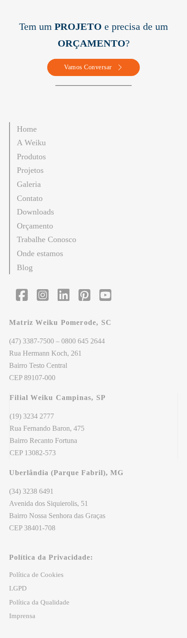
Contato (30, 198)
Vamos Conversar (88, 67)
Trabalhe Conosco (46, 239)
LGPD (18, 588)
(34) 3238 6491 (31, 491)
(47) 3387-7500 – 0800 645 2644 (57, 341)
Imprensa (22, 615)
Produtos (31, 156)
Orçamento (35, 225)
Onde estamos (40, 253)
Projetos (30, 170)
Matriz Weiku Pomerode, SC (61, 322)
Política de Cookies (36, 574)
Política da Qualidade (39, 602)
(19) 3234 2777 (32, 416)
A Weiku (31, 142)
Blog (25, 267)
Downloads (35, 211)
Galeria (29, 184)
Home (27, 128)
